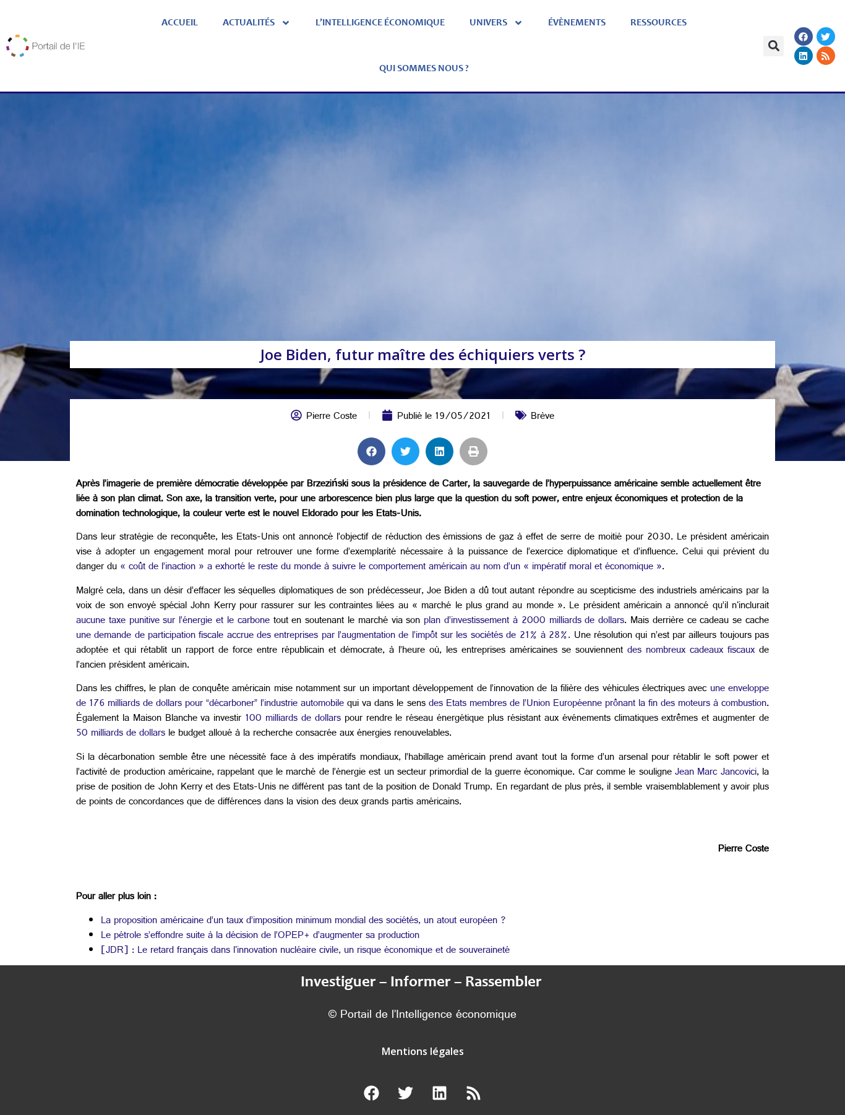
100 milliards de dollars (293, 719)
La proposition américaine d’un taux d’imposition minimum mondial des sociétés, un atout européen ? (303, 921)
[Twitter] (826, 36)
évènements (577, 23)
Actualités (249, 23)
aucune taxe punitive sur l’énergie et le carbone (173, 621)
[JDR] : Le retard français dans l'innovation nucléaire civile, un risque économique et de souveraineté (305, 951)
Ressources (658, 23)
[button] (773, 46)
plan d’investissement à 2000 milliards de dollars (522, 621)
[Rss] (826, 55)
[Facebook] (803, 36)
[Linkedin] (803, 55)
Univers (488, 23)
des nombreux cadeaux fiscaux (689, 651)
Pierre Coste (331, 417)
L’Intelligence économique (380, 23)
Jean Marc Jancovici (714, 773)
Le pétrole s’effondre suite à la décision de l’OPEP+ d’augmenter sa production (260, 936)
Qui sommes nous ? (424, 69)
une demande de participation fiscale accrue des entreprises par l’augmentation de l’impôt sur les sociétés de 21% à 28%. (323, 636)
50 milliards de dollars (120, 734)
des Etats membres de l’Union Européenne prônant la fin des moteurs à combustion (597, 704)
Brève (542, 417)
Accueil (179, 23)
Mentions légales (423, 1051)
